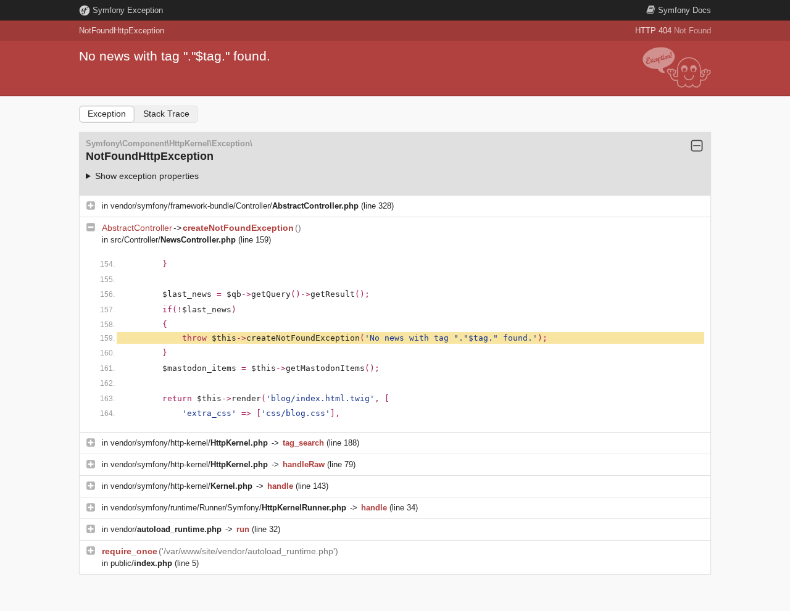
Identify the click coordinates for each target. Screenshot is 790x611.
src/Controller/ (173, 239)
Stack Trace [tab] (166, 113)
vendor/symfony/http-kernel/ (189, 442)
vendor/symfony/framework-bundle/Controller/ (234, 205)
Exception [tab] (107, 113)
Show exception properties (147, 176)
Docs (684, 10)
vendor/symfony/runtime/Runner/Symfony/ (228, 507)
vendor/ (166, 529)
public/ (141, 563)
